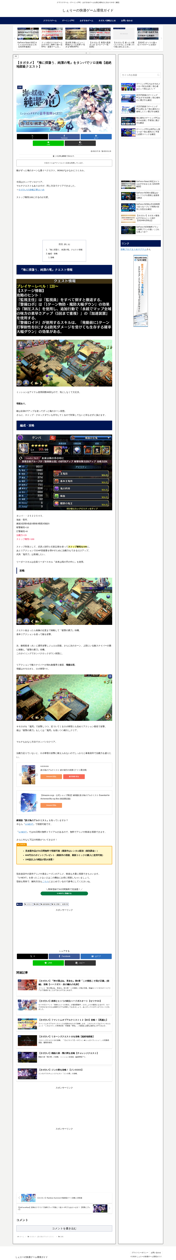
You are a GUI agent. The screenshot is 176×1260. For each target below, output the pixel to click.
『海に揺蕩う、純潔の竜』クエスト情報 (65, 250)
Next (161, 38)
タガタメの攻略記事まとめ (31, 190)
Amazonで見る (51, 776)
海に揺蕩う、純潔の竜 (61, 904)
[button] (80, 143)
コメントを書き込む (64, 1228)
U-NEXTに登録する (64, 893)
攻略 (52, 257)
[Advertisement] (64, 75)
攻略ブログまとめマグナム (133, 249)
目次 (61, 244)
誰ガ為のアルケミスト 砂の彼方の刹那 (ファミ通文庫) (63, 770)
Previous (14, 38)
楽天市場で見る (74, 776)
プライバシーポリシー (140, 1253)
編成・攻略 (53, 253)
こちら (45, 881)
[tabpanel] (28, 38)
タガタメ (29, 904)
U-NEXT (29, 824)
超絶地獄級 (46, 904)
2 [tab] (90, 53)
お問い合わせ (156, 1253)
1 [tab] (86, 53)
